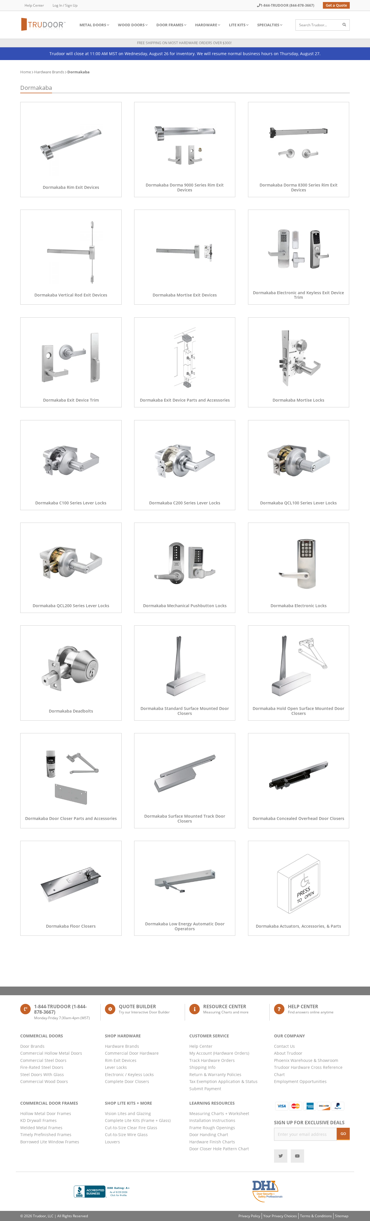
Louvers (112, 1141)
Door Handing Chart (208, 1134)
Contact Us (284, 1046)
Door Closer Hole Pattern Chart (219, 1148)
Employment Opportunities (300, 1081)
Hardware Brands (49, 71)
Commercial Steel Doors (43, 1060)
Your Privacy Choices (280, 1215)
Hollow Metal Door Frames (45, 1113)
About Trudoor (288, 1053)
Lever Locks (116, 1067)
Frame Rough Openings (212, 1127)
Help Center (34, 5)
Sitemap (341, 1215)
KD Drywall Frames (38, 1120)
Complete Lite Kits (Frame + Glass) (138, 1120)
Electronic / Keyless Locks (129, 1074)
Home (25, 71)
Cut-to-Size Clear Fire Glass (131, 1127)
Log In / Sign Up (65, 5)
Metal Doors (92, 24)
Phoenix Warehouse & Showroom (306, 1060)
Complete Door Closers (127, 1081)
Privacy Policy (249, 1215)
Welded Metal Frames (41, 1127)
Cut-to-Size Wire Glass (126, 1134)
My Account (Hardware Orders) (219, 1053)
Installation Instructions (212, 1120)
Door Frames (169, 24)
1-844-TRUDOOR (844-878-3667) (287, 5)
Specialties (268, 24)
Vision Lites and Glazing (128, 1113)
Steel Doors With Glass (42, 1074)
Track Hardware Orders (212, 1060)
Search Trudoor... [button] (313, 25)
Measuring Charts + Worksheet (219, 1113)
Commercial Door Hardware (132, 1053)
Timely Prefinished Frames (45, 1134)
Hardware (206, 24)
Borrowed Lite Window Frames (49, 1141)
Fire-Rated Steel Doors (41, 1067)
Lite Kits (237, 24)
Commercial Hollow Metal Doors (51, 1053)
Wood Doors (131, 24)
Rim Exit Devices (120, 1060)
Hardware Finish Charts (212, 1141)
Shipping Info (202, 1067)
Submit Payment (205, 1088)
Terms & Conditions (316, 1215)
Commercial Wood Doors (44, 1081)
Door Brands (32, 1046)
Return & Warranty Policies (215, 1074)
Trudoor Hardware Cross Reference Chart (308, 1071)
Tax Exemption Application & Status (223, 1081)
